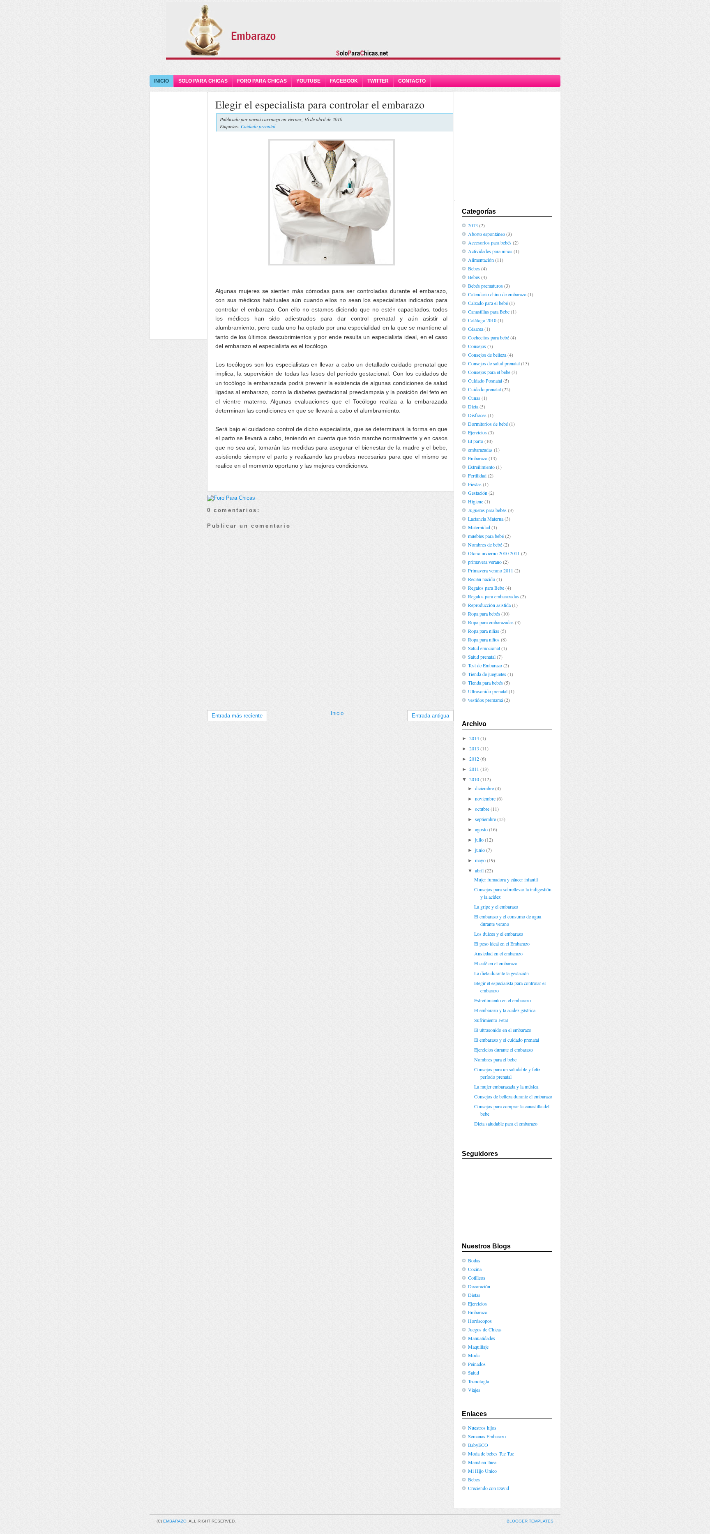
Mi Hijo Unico (482, 1470)
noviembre (485, 798)
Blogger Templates (530, 1521)
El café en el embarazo (495, 963)
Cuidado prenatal (258, 126)
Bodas (474, 1260)
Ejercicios (477, 432)
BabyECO (478, 1445)
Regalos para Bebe (486, 587)
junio (480, 850)
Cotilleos (476, 1277)
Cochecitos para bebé (488, 337)
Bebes (474, 268)
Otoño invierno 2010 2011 (494, 553)
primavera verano (485, 561)
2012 (474, 758)
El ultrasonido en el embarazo (502, 1030)
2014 (474, 738)
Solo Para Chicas (203, 81)
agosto (481, 829)
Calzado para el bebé (488, 303)
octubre (482, 808)
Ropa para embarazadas (491, 622)
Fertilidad (477, 475)
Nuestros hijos (482, 1427)
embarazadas (480, 449)
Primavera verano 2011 (490, 570)
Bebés (474, 277)
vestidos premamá (485, 700)
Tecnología (478, 1381)
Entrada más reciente (237, 716)
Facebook (344, 81)
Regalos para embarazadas (493, 596)
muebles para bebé (486, 536)
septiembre (485, 819)
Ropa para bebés (484, 613)
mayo (480, 860)
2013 (473, 225)
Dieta (473, 406)
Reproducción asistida (489, 605)
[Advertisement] (355, 67)
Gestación (477, 492)
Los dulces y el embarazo (498, 933)
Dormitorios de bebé (488, 423)
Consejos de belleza (487, 354)
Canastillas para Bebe (488, 311)
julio (479, 839)
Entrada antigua (430, 716)
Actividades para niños (490, 251)
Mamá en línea (482, 1462)
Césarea (475, 328)
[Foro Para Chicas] (231, 498)
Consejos (477, 346)
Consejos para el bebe (489, 372)
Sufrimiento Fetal (491, 1020)
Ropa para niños (484, 639)
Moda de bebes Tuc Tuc (491, 1453)
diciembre (484, 788)
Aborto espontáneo (486, 234)
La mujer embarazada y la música (506, 1086)
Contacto (412, 81)
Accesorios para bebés (490, 242)
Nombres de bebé (485, 544)
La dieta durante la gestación (501, 973)
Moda (473, 1355)
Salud (473, 1372)
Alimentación (481, 259)
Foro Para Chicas (262, 81)
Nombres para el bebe (495, 1059)
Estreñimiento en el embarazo (502, 1000)
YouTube (308, 81)
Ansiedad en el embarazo (498, 953)
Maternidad (479, 527)
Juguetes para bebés (487, 510)
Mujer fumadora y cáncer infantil (506, 879)
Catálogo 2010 (482, 320)
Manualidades (481, 1338)
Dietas (474, 1295)
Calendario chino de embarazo (497, 294)
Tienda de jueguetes (487, 674)
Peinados (477, 1364)
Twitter (378, 81)
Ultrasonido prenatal (487, 691)
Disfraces (477, 415)
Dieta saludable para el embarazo (505, 1123)
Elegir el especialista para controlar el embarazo (319, 104)
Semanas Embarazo (487, 1436)
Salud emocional (484, 648)
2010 (474, 779)
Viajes (474, 1389)
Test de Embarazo (485, 665)
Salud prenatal (482, 656)
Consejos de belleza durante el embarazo (513, 1096)
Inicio (161, 81)
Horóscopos (480, 1320)
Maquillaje (478, 1346)
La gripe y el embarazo (496, 906)
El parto (475, 441)
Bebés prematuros (485, 285)
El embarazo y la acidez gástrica (504, 1010)
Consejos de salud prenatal (494, 363)
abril (479, 870)
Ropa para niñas (483, 630)
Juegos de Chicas (485, 1329)
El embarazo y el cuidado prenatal (506, 1039)
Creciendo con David (488, 1488)
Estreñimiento (481, 467)
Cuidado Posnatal (485, 380)
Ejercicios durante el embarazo (503, 1049)
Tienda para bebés (485, 682)
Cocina (475, 1269)
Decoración (479, 1286)
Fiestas (475, 484)
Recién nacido (481, 579)
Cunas (474, 397)
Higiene (475, 501)
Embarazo (477, 458)
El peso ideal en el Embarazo (502, 943)
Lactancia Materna (485, 518)
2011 (474, 769)
